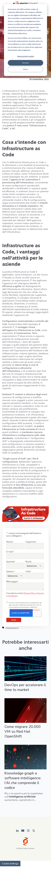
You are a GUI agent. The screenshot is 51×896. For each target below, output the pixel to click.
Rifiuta (25, 69)
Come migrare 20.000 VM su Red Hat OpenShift (22, 731)
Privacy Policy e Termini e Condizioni (25, 594)
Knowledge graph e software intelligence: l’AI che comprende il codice (22, 780)
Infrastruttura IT (12, 627)
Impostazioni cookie (25, 56)
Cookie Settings (10, 863)
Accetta (25, 63)
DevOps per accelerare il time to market (25, 687)
